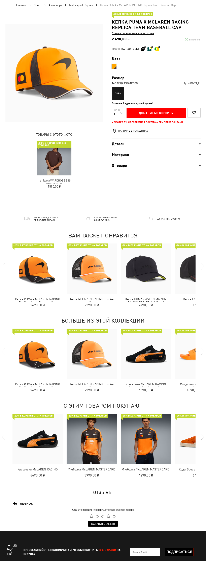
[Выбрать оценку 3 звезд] (102, 516)
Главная (21, 5)
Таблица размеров (125, 83)
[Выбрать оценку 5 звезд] (114, 516)
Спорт (37, 5)
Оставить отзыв (103, 523)
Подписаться (179, 552)
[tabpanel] (54, 73)
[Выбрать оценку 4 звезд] (108, 516)
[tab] (156, 143)
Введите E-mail (140, 552)
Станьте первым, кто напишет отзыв (133, 33)
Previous (3, 266)
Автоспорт (55, 5)
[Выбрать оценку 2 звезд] (97, 516)
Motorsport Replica (81, 5)
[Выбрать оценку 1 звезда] (91, 516)
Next (202, 266)
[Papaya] (114, 66)
